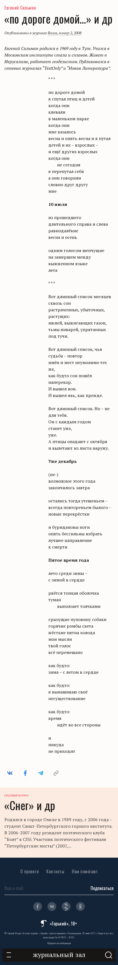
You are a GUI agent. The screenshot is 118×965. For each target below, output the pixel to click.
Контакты (55, 871)
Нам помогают (85, 871)
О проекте (29, 871)
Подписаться (102, 888)
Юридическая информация (59, 943)
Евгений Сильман (20, 7)
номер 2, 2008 (70, 32)
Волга (52, 32)
